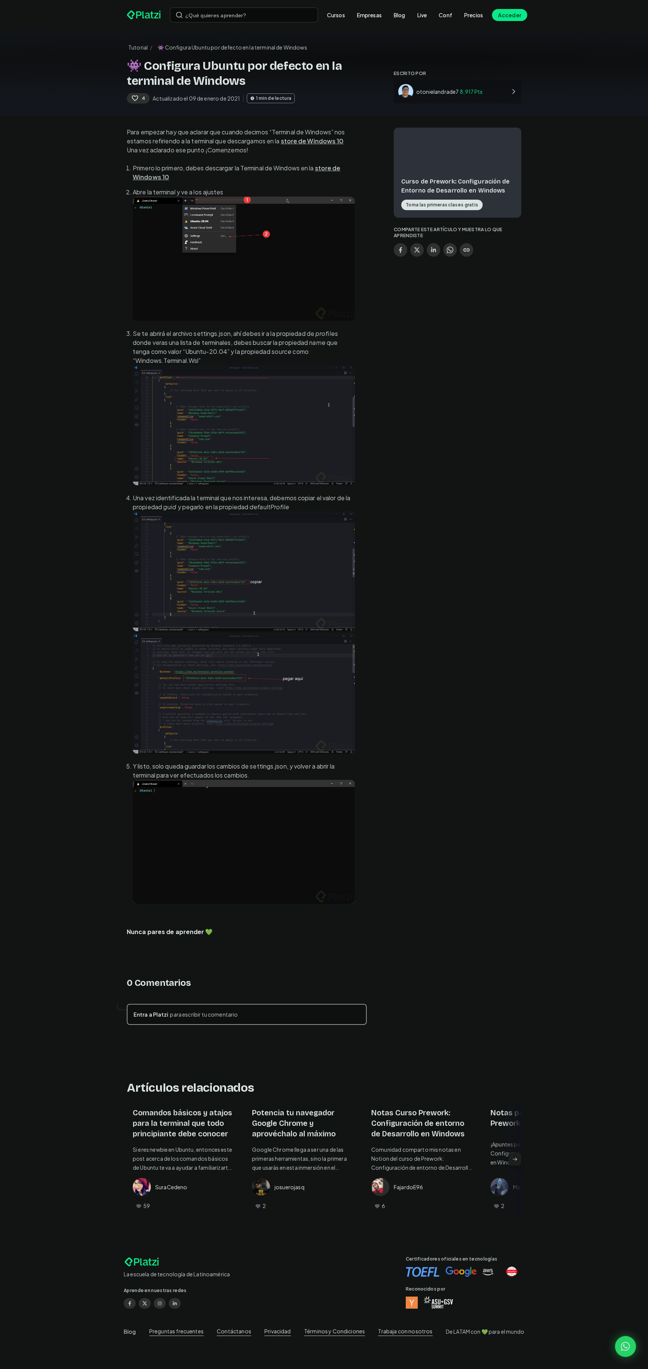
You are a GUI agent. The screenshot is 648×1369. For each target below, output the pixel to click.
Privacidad (277, 1331)
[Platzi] (144, 15)
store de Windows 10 (312, 141)
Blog (399, 15)
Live (422, 15)
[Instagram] (160, 1303)
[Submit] (179, 15)
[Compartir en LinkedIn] (433, 250)
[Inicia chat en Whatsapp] (625, 1346)
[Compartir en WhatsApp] (450, 250)
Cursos (336, 15)
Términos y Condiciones (334, 1331)
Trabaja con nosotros (405, 1331)
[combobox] (244, 15)
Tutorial (138, 47)
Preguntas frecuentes (176, 1331)
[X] (145, 1303)
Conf (445, 15)
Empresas (369, 15)
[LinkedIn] (175, 1303)
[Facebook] (130, 1303)
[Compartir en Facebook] (400, 250)
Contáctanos (234, 1331)
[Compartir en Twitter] (417, 250)
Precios (473, 15)
